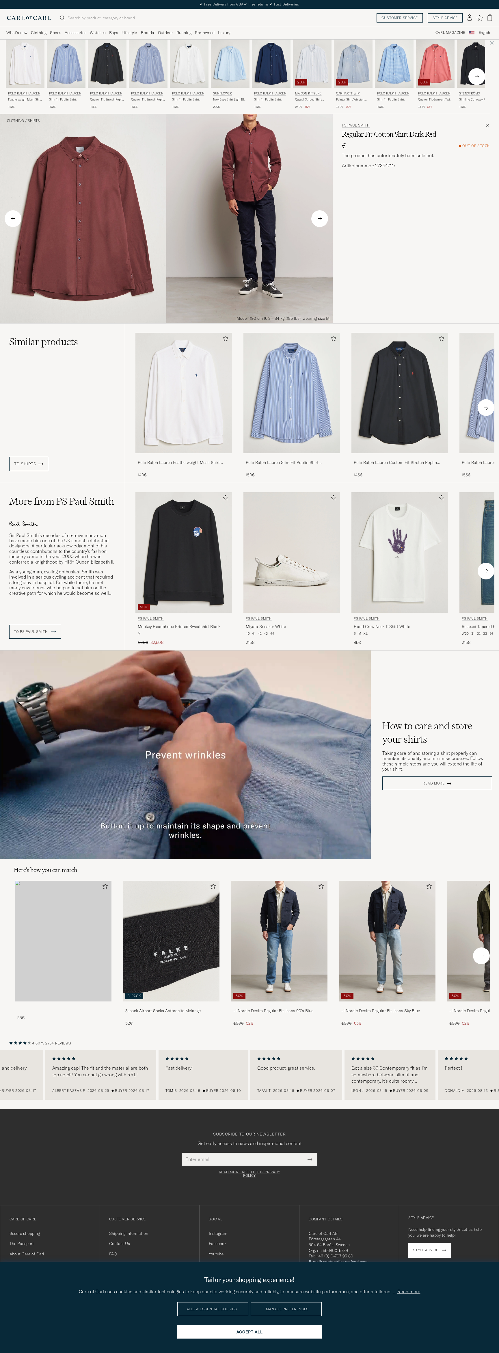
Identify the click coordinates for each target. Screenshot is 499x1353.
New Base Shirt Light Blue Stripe (230, 100)
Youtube (216, 1254)
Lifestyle (129, 32)
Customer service (399, 18)
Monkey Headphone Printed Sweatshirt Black (179, 626)
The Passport (22, 1243)
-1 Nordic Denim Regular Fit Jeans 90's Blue (273, 1010)
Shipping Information (128, 1233)
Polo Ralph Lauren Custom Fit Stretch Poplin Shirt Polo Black (395, 463)
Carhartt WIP (348, 93)
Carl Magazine (450, 33)
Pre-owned (205, 32)
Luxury (224, 32)
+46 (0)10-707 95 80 (334, 1256)
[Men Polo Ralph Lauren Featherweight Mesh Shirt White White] (25, 64)
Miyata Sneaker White (266, 626)
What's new (16, 32)
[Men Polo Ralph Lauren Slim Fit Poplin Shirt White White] (189, 64)
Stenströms (469, 93)
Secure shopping (25, 1233)
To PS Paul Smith (31, 632)
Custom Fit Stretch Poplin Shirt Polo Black (107, 100)
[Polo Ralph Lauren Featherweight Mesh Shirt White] (183, 457)
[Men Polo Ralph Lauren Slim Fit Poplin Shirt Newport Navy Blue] (271, 64)
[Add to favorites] (224, 339)
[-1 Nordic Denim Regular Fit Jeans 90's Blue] (279, 1005)
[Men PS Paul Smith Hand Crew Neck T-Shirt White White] (399, 552)
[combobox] (484, 32)
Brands (147, 32)
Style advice (445, 18)
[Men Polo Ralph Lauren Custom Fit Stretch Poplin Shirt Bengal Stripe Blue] (148, 64)
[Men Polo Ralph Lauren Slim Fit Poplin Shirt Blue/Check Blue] (394, 64)
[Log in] (470, 17)
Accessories (75, 32)
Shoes (55, 32)
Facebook (217, 1243)
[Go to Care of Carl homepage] (29, 18)
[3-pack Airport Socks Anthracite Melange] (171, 1005)
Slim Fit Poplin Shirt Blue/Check (390, 100)
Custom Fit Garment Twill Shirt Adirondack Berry (435, 100)
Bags (113, 32)
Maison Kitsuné (308, 93)
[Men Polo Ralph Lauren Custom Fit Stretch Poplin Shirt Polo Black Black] (107, 64)
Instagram (218, 1233)
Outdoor (165, 32)
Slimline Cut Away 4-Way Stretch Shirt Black (475, 100)
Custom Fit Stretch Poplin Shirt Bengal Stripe (148, 100)
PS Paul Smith (356, 125)
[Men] (63, 941)
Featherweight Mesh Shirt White (25, 100)
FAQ (113, 1254)
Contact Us (119, 1243)
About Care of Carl (27, 1254)
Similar (43, 342)
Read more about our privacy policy (249, 1173)
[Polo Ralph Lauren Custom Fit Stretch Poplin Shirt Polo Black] (399, 457)
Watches (98, 32)
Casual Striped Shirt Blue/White (308, 100)
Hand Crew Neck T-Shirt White (382, 626)
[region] (249, 1075)
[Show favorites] (479, 18)
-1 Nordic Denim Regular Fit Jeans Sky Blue (380, 1010)
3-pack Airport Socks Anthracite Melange (163, 1010)
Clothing (38, 32)
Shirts (34, 121)
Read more (433, 783)
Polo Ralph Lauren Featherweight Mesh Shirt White (179, 463)
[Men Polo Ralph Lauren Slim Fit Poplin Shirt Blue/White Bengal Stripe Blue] (66, 64)
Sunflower (222, 93)
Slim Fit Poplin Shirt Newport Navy (267, 100)
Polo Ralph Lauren (24, 93)
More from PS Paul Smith (61, 501)
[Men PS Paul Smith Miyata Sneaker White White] (291, 552)
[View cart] (489, 17)
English (484, 33)
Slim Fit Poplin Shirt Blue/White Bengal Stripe (65, 100)
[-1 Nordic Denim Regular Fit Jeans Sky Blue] (387, 1005)
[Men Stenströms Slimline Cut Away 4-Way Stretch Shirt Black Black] (476, 64)
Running (183, 32)
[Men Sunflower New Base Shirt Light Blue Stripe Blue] (230, 64)
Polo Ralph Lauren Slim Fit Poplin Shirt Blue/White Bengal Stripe (282, 463)
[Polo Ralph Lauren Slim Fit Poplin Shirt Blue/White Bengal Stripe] (291, 457)
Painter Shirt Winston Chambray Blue (350, 100)
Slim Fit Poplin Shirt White (185, 100)
